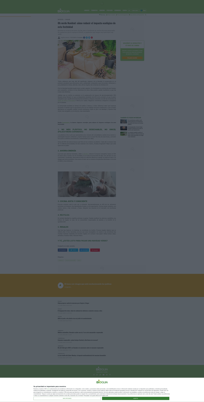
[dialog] (102, 390)
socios (48, 388)
